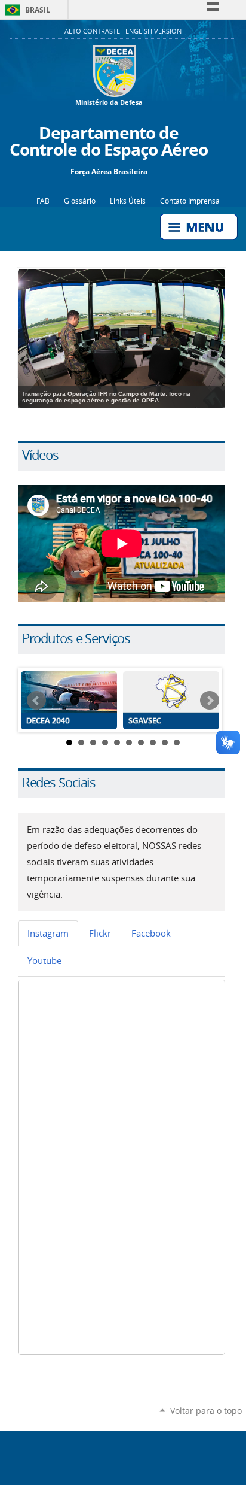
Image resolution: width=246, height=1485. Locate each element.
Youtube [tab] (44, 960)
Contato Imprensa (190, 200)
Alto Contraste (93, 31)
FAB (43, 200)
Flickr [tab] (100, 933)
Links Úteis (128, 200)
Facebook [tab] (151, 933)
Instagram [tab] (48, 933)
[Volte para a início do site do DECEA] (123, 52)
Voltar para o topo (206, 1410)
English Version (153, 31)
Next (209, 700)
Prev (36, 700)
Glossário (80, 200)
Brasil (25, 10)
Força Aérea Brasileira (108, 170)
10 (177, 742)
